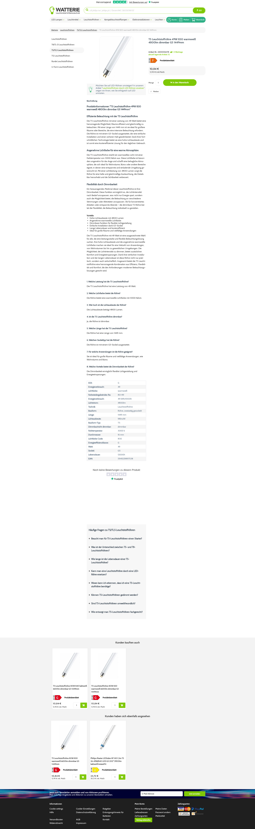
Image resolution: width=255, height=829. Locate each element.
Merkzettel (160, 816)
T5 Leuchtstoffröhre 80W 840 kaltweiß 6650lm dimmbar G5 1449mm (70, 687)
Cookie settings (56, 808)
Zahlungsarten (141, 816)
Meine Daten (161, 808)
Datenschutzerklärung (86, 812)
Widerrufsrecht (56, 823)
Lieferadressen (141, 812)
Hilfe (52, 812)
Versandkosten (56, 819)
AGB (78, 819)
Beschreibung (92, 101)
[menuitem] (67, 10)
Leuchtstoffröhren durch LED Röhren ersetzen (123, 88)
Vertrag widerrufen (143, 820)
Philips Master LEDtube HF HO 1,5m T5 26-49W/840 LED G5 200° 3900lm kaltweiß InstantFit (107, 761)
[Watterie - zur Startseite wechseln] (65, 10)
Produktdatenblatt (167, 60)
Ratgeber (107, 808)
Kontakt (106, 819)
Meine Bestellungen (143, 808)
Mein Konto (140, 804)
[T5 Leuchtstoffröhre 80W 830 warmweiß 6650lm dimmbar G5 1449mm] (108, 666)
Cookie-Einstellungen (85, 808)
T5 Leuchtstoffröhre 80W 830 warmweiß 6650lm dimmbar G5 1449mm (105, 689)
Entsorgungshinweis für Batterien (113, 814)
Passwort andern (163, 812)
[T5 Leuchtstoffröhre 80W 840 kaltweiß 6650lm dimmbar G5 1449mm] (70, 666)
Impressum (81, 823)
